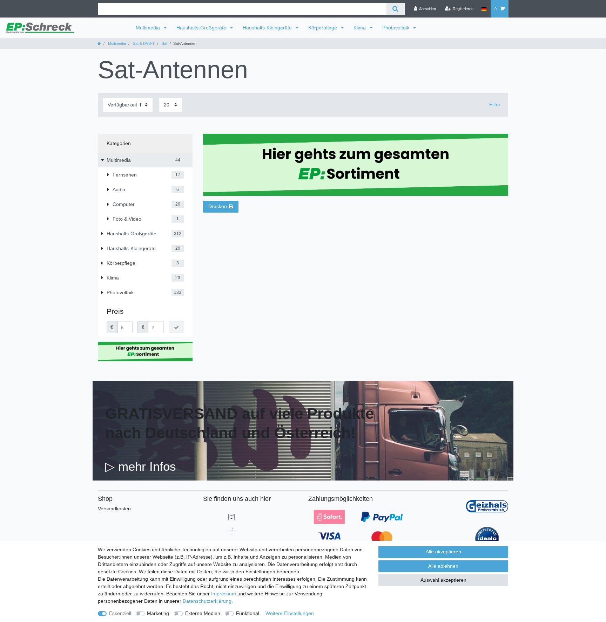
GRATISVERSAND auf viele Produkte (239, 413)
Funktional (247, 613)
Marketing (158, 613)
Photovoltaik (396, 27)
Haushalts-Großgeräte (202, 27)
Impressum (223, 593)
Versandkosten (114, 508)
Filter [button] (494, 104)
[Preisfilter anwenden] (176, 327)
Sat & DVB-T (143, 43)
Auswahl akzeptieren (443, 580)
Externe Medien (202, 613)
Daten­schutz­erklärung (207, 601)
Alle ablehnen (443, 566)
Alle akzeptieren (443, 551)
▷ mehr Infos (140, 466)
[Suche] (395, 9)
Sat (164, 43)
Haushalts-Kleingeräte (268, 27)
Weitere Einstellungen (289, 613)
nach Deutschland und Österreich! (230, 432)
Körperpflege (323, 27)
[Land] (483, 9)
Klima (360, 27)
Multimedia (148, 27)
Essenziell (120, 613)
